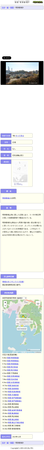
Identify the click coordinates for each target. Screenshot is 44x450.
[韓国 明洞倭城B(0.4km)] (23, 320)
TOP (3, 7)
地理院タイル (21, 352)
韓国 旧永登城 (12, 379)
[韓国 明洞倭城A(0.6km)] (26, 318)
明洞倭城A (6, 198)
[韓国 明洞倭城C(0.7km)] (23, 316)
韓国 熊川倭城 (12, 370)
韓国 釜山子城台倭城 (16, 422)
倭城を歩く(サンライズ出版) (13, 282)
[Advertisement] (22, 33)
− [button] (5, 305)
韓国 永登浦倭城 (13, 382)
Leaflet (15, 352)
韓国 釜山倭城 (13, 419)
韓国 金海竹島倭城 (15, 410)
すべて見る (19, 136)
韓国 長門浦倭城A (15, 401)
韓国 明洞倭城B (13, 358)
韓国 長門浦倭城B (14, 398)
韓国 (12, 7)
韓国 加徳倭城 (13, 389)
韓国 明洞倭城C (13, 364)
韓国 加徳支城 (13, 385)
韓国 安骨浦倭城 (13, 376)
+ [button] (5, 302)
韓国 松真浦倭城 (14, 392)
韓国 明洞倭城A (13, 361)
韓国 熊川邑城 (12, 367)
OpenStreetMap (30, 352)
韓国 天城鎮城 (13, 395)
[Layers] (38, 303)
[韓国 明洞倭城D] (22, 325)
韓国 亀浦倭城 (13, 413)
